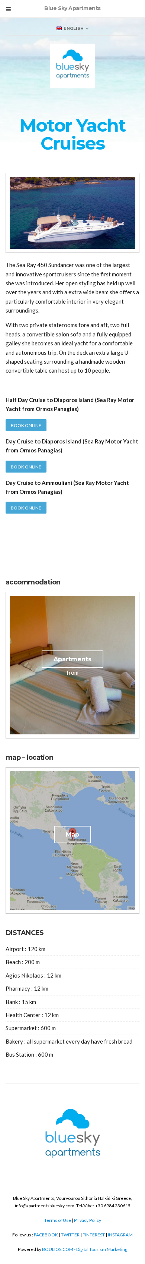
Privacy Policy (87, 1220)
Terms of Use (57, 1220)
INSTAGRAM (120, 1235)
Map (72, 834)
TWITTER (70, 1235)
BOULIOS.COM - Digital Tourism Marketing (84, 1249)
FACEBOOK (46, 1235)
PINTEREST (94, 1235)
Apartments (72, 659)
